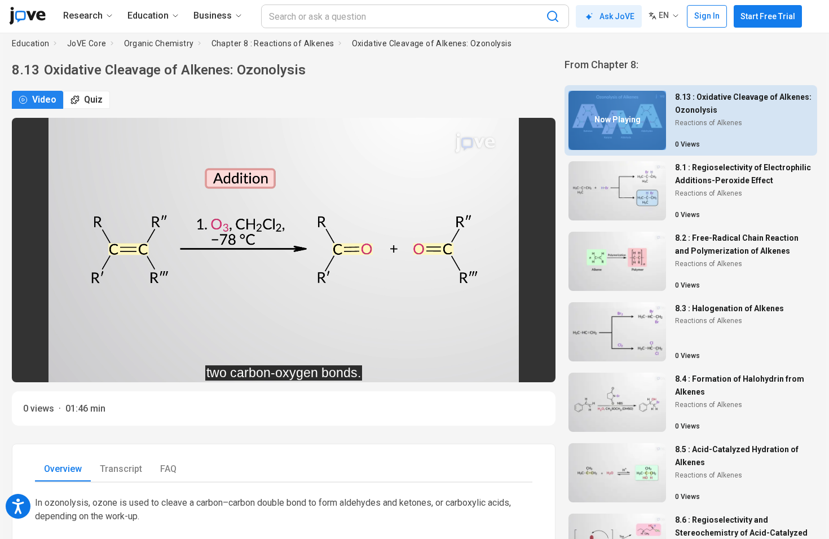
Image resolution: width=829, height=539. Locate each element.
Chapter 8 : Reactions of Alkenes (272, 43)
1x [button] (511, 365)
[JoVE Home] (27, 16)
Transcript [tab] (121, 468)
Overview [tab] (63, 468)
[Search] (552, 16)
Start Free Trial (767, 16)
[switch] (446, 366)
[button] (537, 133)
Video (44, 99)
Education (31, 43)
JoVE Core (87, 43)
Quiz (93, 99)
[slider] (232, 366)
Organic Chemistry (159, 43)
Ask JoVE (616, 16)
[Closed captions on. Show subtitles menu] (534, 366)
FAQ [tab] (168, 468)
